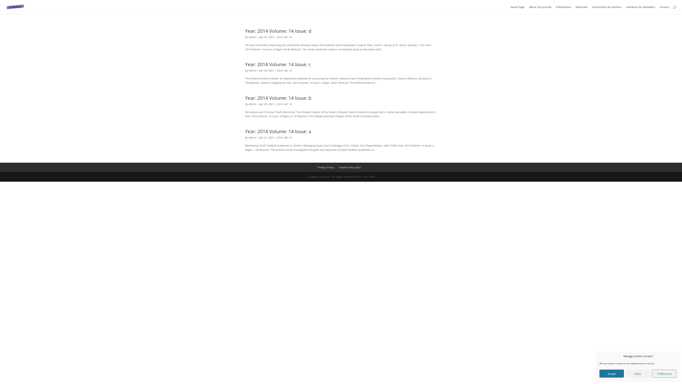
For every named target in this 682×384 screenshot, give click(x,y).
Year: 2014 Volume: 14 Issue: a (278, 131)
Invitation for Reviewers (640, 7)
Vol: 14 (288, 37)
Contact (664, 7)
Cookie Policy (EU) (350, 167)
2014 (280, 37)
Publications (563, 7)
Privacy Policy (326, 167)
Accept (612, 373)
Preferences (664, 373)
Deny (638, 373)
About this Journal (540, 7)
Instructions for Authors (607, 7)
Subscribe (582, 7)
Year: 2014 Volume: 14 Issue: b (278, 98)
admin (252, 37)
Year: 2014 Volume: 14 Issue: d (278, 31)
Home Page (517, 7)
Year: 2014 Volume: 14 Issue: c (278, 64)
